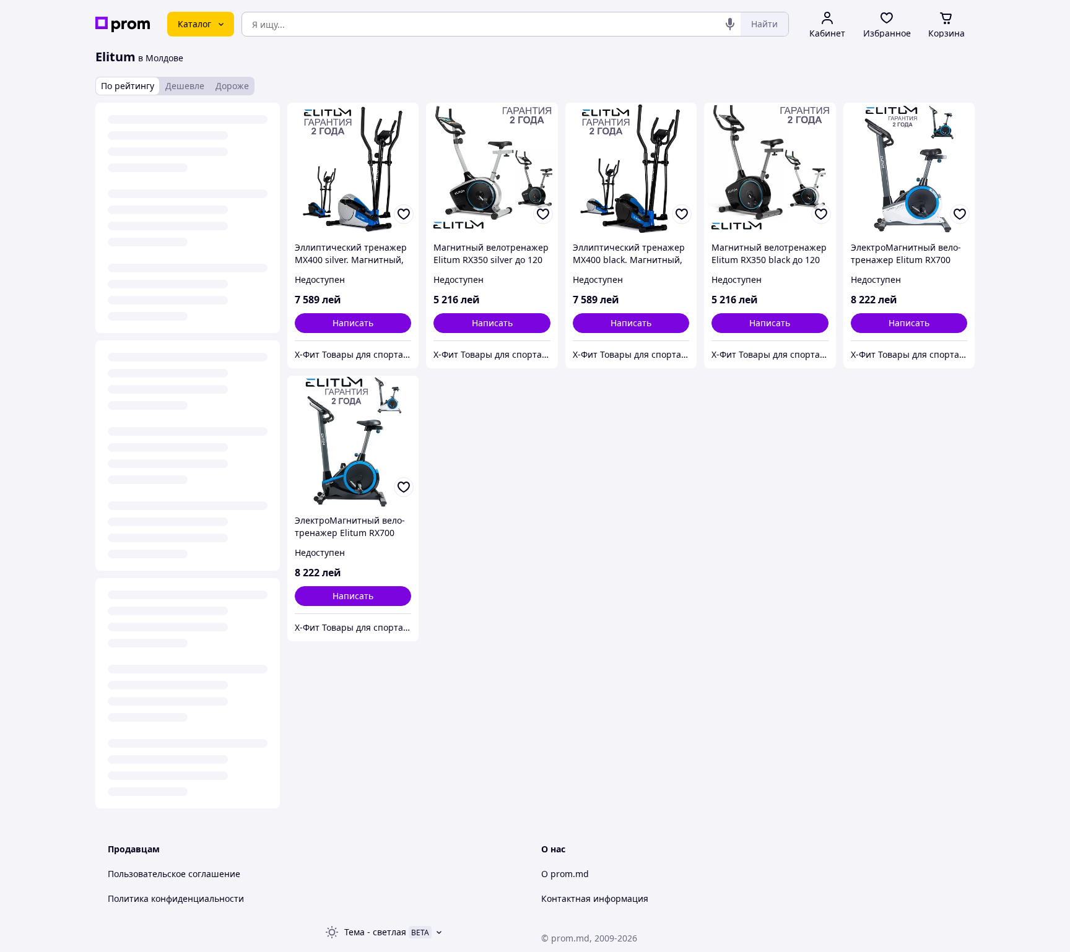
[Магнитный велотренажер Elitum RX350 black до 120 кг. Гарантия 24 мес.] (769, 168)
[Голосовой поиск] (730, 24)
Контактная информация (594, 898)
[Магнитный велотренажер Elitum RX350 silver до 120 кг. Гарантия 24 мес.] (491, 168)
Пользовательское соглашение (174, 874)
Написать (353, 323)
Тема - (375, 932)
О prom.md (565, 874)
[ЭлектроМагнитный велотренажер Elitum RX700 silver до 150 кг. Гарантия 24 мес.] (909, 168)
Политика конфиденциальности (176, 898)
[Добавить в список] (404, 214)
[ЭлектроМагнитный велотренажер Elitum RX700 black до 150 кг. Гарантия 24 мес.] (353, 441)
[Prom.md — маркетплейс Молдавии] (122, 24)
